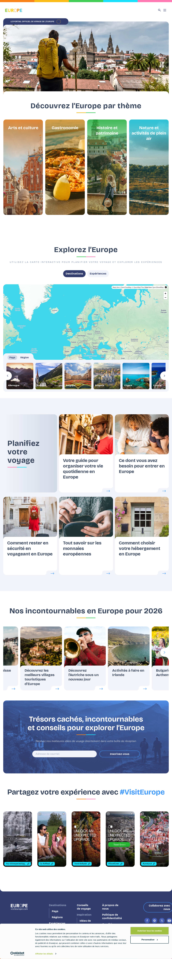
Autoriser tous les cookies (149, 931)
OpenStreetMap (158, 287)
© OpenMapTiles (138, 287)
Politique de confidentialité (112, 916)
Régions (57, 917)
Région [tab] (24, 357)
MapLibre (116, 287)
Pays (55, 911)
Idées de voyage (85, 922)
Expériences (98, 273)
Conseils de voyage (84, 907)
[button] (23, 167)
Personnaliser (148, 939)
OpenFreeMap (126, 287)
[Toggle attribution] (165, 287)
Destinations (74, 273)
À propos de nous (110, 907)
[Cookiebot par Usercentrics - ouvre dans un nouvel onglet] (17, 954)
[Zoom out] (165, 297)
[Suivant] (164, 375)
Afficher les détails (44, 954)
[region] (86, 338)
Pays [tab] (12, 357)
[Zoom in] (165, 293)
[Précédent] (7, 375)
